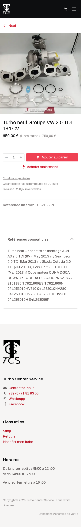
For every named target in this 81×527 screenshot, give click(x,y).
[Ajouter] (21, 157)
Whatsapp (17, 399)
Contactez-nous (21, 388)
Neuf (12, 26)
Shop (7, 431)
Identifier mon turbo (18, 442)
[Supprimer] (6, 157)
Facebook (16, 404)
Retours (9, 436)
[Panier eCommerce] (65, 9)
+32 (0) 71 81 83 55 (23, 393)
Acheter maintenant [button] (42, 167)
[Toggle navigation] (74, 9)
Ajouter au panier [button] (54, 157)
